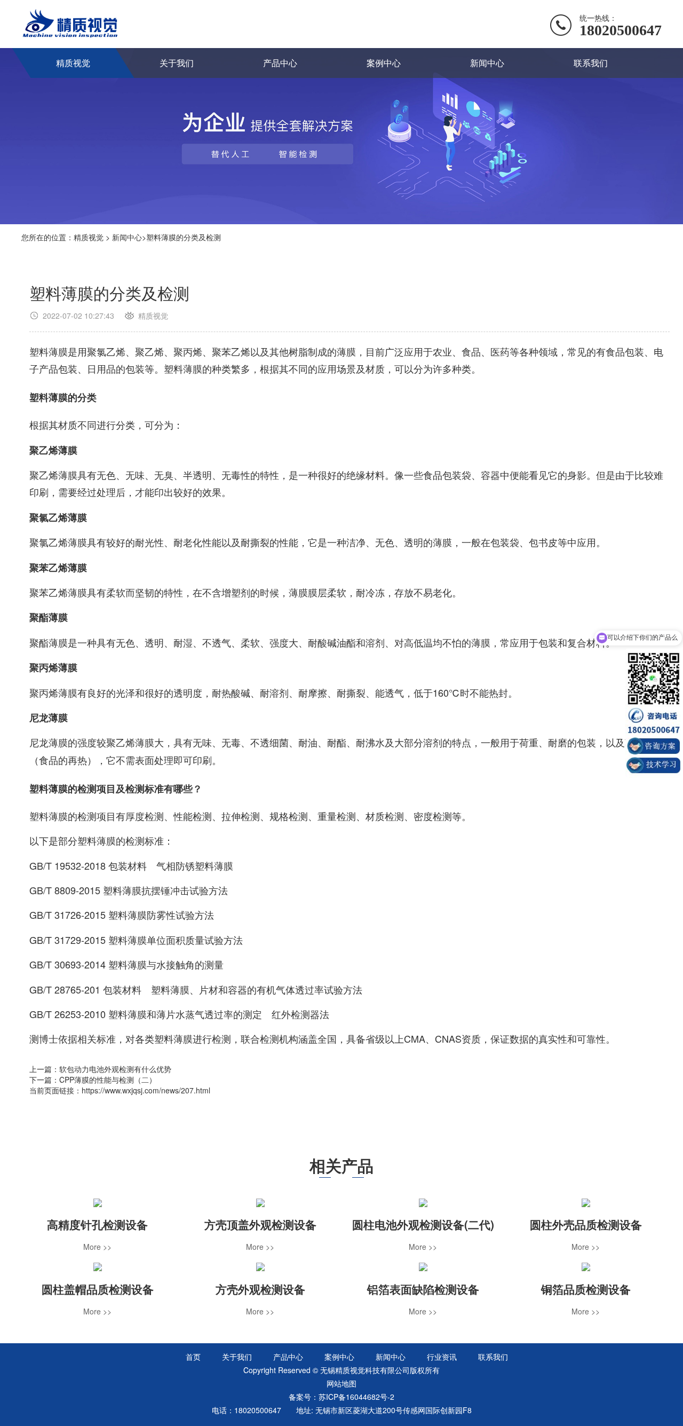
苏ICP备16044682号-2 (356, 1396)
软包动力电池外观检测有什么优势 (115, 1068)
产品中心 (280, 63)
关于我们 (177, 63)
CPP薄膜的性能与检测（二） (107, 1079)
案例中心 (384, 63)
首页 (193, 1356)
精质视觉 (73, 63)
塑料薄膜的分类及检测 (183, 237)
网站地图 (341, 1383)
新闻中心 (487, 63)
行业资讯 (442, 1356)
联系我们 (591, 63)
